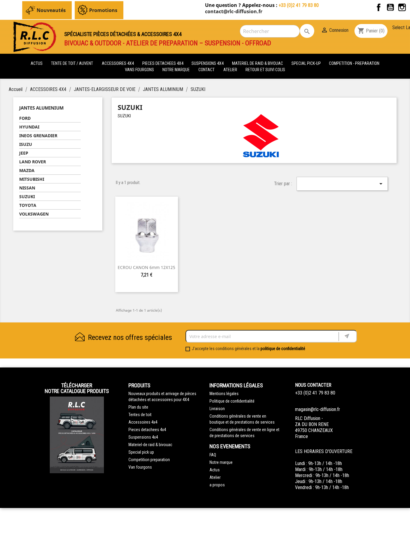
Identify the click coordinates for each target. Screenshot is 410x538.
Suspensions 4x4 (143, 437)
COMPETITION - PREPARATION (354, 63)
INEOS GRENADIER (38, 135)
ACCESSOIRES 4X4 (118, 63)
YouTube (390, 7)
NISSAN (27, 188)
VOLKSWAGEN (34, 214)
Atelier (230, 69)
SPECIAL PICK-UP (306, 63)
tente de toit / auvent (72, 63)
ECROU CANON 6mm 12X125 (146, 267)
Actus (215, 469)
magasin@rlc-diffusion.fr (317, 409)
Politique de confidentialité (232, 401)
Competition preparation (149, 459)
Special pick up (141, 452)
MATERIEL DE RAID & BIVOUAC (258, 63)
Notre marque (176, 69)
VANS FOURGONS (139, 69)
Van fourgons (140, 467)
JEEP (23, 153)
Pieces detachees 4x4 (147, 429)
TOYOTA (27, 205)
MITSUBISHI (31, 179)
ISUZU (25, 144)
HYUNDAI (29, 127)
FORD (25, 118)
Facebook (378, 7)
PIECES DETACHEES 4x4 (163, 63)
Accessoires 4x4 (142, 422)
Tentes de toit (140, 414)
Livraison (217, 408)
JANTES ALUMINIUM (41, 108)
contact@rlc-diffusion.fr (233, 11)
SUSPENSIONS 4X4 (208, 63)
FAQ (213, 454)
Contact (206, 69)
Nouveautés (51, 10)
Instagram (402, 7)
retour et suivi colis (265, 69)
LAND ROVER (32, 162)
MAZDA (27, 170)
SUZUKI (27, 196)
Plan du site (138, 407)
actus (37, 63)
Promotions (103, 10)
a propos (217, 484)
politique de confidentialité (283, 348)
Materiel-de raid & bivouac (150, 444)
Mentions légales (224, 393)
